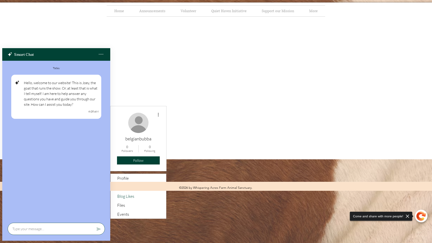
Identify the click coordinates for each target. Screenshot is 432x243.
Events (123, 214)
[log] (56, 140)
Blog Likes (125, 196)
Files (121, 205)
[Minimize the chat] (101, 54)
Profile (123, 178)
